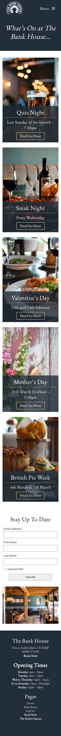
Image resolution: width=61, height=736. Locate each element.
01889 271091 (30, 651)
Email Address (13, 529)
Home (30, 703)
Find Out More (30, 136)
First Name (10, 542)
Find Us (30, 710)
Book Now (30, 655)
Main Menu (30, 707)
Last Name (10, 555)
